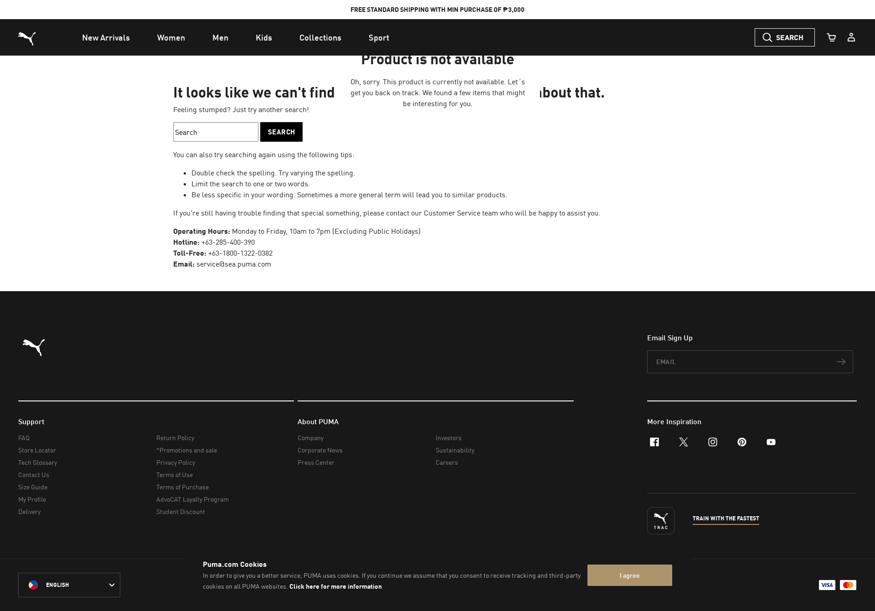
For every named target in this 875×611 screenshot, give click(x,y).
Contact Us (33, 474)
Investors (449, 438)
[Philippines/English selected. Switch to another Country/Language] (69, 585)
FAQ (24, 438)
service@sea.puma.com (233, 263)
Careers (447, 462)
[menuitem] (106, 37)
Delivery (29, 511)
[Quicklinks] (851, 37)
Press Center (316, 462)
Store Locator (37, 450)
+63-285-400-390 (228, 241)
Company (311, 438)
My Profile (32, 499)
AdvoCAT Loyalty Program (192, 499)
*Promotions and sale (186, 450)
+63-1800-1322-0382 (240, 252)
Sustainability (455, 450)
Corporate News (320, 450)
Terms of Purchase (182, 487)
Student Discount (180, 511)
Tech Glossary (37, 462)
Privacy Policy (175, 462)
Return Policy (175, 438)
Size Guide (32, 487)
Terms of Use (174, 474)
